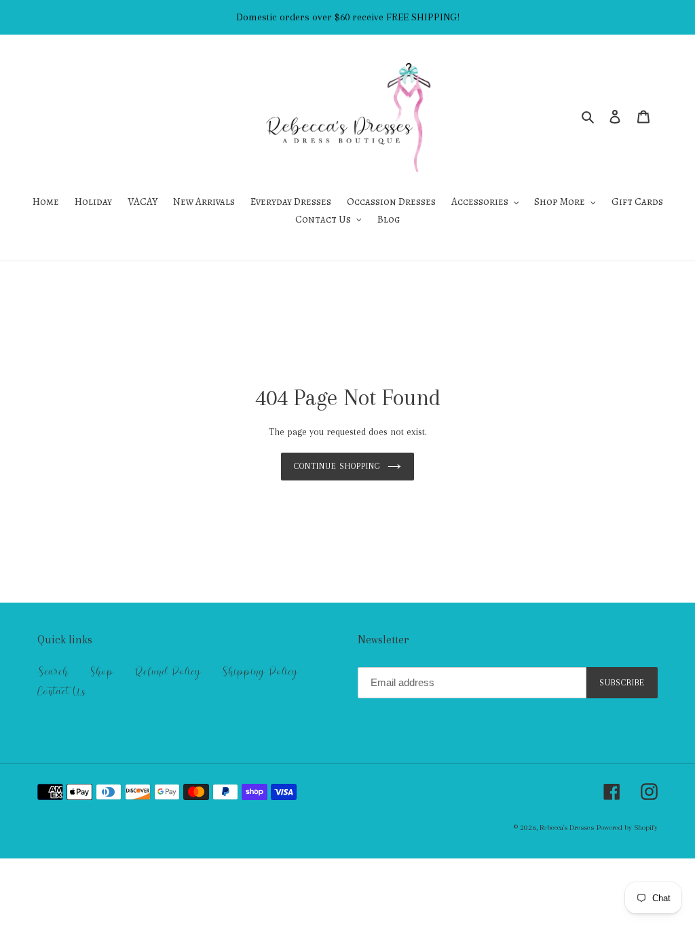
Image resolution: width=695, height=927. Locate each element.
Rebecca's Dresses (567, 827)
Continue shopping (337, 466)
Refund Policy (167, 672)
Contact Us (61, 691)
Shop (101, 672)
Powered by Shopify (627, 827)
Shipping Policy (259, 672)
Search (53, 672)
